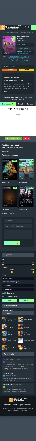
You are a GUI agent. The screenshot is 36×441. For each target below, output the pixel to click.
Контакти (7, 405)
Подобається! (15, 138)
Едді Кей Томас (26, 61)
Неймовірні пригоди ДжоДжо (12, 385)
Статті (15, 405)
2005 (21, 48)
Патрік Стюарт (16, 61)
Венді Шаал (23, 56)
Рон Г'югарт (27, 51)
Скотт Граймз (17, 59)
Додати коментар (12, 243)
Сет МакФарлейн (22, 53)
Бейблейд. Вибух (8, 373)
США (23, 45)
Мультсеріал (11, 66)
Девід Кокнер (7, 63)
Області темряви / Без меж (12, 360)
